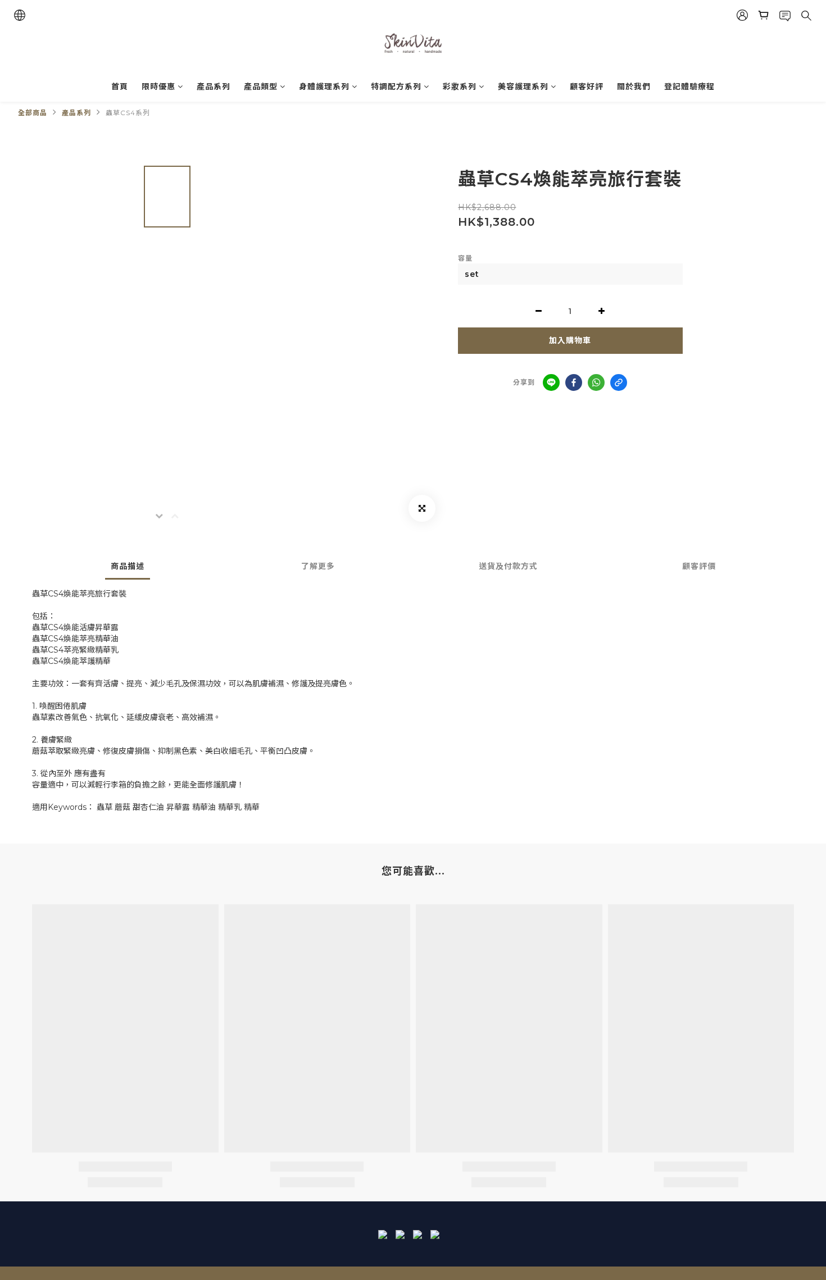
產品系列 (213, 86)
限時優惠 (158, 86)
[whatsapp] (596, 382)
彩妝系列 (459, 86)
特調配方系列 (396, 86)
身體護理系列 (324, 86)
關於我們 (634, 86)
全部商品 (32, 112)
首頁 (119, 86)
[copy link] (618, 382)
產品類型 (261, 86)
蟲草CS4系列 (128, 112)
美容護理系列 (523, 86)
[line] (551, 382)
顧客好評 (586, 86)
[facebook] (573, 382)
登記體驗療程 (689, 86)
